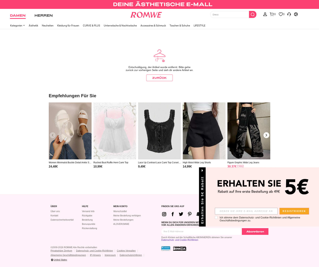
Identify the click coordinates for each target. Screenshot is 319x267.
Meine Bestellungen (123, 220)
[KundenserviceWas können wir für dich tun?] (289, 14)
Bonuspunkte (88, 224)
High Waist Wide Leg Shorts (197, 162)
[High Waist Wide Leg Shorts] (204, 131)
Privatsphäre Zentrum (61, 250)
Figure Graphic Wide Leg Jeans (243, 162)
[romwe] (146, 14)
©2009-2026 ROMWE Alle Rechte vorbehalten (74, 247)
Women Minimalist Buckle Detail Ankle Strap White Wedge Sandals (69, 162)
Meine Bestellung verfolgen (127, 215)
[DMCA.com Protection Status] (179, 248)
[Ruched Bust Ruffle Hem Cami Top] (114, 131)
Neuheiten (48, 25)
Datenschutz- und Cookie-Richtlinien (179, 240)
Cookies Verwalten (126, 250)
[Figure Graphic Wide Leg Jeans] (248, 131)
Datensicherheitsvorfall (62, 220)
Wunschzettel (120, 211)
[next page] (266, 135)
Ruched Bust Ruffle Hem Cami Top (110, 162)
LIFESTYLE (199, 25)
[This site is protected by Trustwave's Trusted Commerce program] (165, 248)
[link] (159, 4)
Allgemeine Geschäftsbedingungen (68, 255)
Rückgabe (87, 215)
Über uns (55, 211)
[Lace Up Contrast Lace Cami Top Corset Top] (159, 131)
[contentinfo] (53, 166)
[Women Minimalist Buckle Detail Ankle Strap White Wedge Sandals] (70, 131)
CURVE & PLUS (91, 25)
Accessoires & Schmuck (153, 25)
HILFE (85, 206)
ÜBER (54, 206)
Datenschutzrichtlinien (131, 255)
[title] (159, 95)
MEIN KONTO (120, 206)
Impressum (110, 255)
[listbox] (265, 14)
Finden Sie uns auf (172, 206)
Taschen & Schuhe (180, 25)
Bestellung (87, 220)
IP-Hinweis (95, 255)
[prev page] (53, 135)
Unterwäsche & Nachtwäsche (120, 25)
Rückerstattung (89, 228)
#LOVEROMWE (121, 224)
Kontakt (54, 215)
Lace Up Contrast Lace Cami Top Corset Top (159, 162)
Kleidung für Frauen (68, 25)
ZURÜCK (159, 77)
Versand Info (88, 211)
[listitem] (70, 140)
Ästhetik (33, 25)
